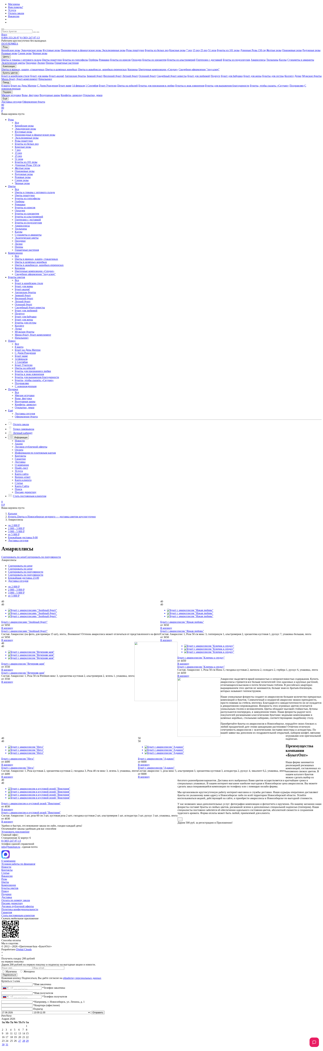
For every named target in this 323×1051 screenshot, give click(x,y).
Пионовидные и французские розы (81, 50)
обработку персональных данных (82, 978)
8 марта (5, 85)
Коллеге (289, 76)
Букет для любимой (198, 76)
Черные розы (39, 53)
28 (23, 1040)
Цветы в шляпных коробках (61, 69)
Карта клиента (23, 480)
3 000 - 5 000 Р (16, 531)
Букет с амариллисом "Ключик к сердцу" (201, 666)
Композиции (15, 253)
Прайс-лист (21, 467)
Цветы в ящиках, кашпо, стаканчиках (23, 69)
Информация (20, 437)
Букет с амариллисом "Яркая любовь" (182, 631)
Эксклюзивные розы (113, 50)
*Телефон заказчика (53, 987)
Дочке (297, 76)
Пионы (50, 62)
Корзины (133, 69)
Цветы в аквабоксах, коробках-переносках (102, 69)
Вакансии (13, 16)
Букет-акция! (56, 76)
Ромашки (104, 59)
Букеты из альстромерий (181, 59)
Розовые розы (9, 53)
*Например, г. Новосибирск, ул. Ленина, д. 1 (59, 1001)
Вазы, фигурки (30, 95)
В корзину (7, 628)
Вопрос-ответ (22, 477)
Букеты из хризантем (154, 59)
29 (27, 1040)
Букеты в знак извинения (189, 85)
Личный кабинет (22, 432)
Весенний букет (112, 76)
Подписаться (9, 975)
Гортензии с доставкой (209, 59)
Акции (19, 443)
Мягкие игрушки (11, 95)
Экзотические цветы (13, 62)
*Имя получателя (43, 993)
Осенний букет (147, 76)
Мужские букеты (312, 76)
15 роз (196, 50)
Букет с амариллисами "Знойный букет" (24, 631)
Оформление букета (33, 101)
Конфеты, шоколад (71, 95)
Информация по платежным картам (35, 452)
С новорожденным (26, 386)
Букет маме (65, 85)
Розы (11, 119)
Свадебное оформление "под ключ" (199, 69)
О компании (22, 464)
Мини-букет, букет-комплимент (19, 79)
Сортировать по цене (13, 557)
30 (3, 1044)
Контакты (20, 455)
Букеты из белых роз (157, 50)
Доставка (20, 461)
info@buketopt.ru (10, 846)
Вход (4, 34)
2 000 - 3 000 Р (16, 528)
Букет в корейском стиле (15, 76)
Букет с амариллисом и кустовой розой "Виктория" (31, 812)
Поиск (18, 489)
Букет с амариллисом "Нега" (17, 767)
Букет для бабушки (232, 76)
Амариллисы (258, 59)
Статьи (19, 483)
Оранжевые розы (292, 50)
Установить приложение (15, 831)
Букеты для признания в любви (156, 85)
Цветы (12, 186)
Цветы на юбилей (127, 85)
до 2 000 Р (14, 525)
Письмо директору (25, 492)
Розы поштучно (135, 50)
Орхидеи (136, 59)
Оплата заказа (16, 13)
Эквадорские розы (31, 50)
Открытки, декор (92, 95)
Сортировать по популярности (43, 557)
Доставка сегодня (11, 101)
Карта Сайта (22, 486)
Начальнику (45, 79)
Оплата (19, 449)
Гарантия (6, 912)
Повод (11, 340)
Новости (20, 440)
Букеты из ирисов (120, 59)
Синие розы (25, 53)
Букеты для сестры (273, 76)
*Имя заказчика (42, 984)
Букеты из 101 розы (228, 50)
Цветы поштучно (52, 59)
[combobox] (5, 988)
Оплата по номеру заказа (15, 900)
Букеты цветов (16, 277)
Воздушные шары (50, 95)
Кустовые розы (51, 50)
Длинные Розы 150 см (253, 50)
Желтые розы (273, 50)
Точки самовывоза (23, 429)
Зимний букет (95, 76)
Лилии (41, 62)
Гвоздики (31, 62)
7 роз (189, 50)
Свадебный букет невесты (172, 76)
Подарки (13, 389)
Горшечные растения (67, 62)
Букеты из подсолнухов (236, 59)
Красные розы (177, 50)
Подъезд (38, 1008)
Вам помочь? (15, 7)
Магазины (14, 4)
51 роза (212, 50)
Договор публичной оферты (31, 446)
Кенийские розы (10, 50)
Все (17, 122)
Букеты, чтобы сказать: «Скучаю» (269, 85)
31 (7, 1044)
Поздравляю (297, 85)
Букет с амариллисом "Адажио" (156, 767)
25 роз (203, 50)
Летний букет (130, 76)
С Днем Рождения (47, 85)
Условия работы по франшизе (18, 863)
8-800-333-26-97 (10, 37)
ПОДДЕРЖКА (9, 43)
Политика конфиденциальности (19, 909)
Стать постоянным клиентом (29, 496)
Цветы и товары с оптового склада (21, 59)
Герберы (93, 59)
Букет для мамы (39, 76)
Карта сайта (21, 474)
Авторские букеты (75, 76)
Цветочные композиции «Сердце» (158, 69)
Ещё (10, 410)
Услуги (12, 10)
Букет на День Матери (23, 85)
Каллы (283, 59)
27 (19, 1040)
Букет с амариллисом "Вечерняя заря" (23, 672)
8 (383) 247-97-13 (30, 37)
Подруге (215, 76)
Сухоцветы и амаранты (300, 59)
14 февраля (78, 85)
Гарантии (20, 458)
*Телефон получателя (54, 996)
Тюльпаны (272, 59)
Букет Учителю (108, 85)
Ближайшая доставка (23, 537)
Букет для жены (252, 76)
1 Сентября (91, 85)
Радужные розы (311, 50)
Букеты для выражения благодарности (227, 85)
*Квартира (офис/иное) (46, 1005)
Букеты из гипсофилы (75, 59)
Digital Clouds (24, 949)
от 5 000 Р (14, 534)
